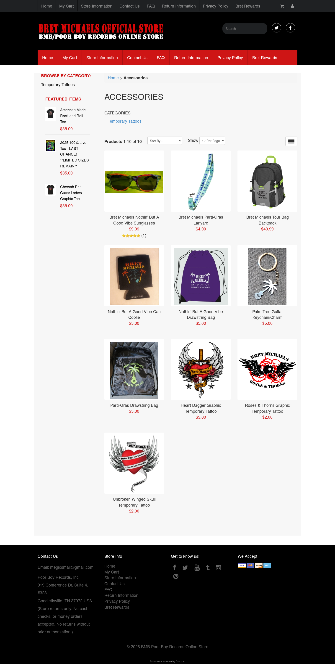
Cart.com (180, 661)
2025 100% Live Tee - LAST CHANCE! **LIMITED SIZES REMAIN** (74, 154)
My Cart (66, 6)
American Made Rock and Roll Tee (73, 115)
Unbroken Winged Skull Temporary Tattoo (134, 502)
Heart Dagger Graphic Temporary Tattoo (201, 408)
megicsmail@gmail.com (71, 567)
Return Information (179, 6)
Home (46, 6)
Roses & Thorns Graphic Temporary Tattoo (267, 408)
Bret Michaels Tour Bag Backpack (267, 220)
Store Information (96, 6)
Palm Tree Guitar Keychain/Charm (267, 314)
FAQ (151, 6)
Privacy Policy (215, 6)
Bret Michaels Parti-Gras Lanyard (200, 220)
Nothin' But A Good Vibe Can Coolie (134, 314)
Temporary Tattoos (58, 84)
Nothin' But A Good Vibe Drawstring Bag (201, 314)
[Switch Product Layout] (291, 141)
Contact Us (129, 6)
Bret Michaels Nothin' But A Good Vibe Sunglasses (134, 220)
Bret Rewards (247, 6)
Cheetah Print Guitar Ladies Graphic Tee (71, 192)
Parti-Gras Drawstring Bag (134, 405)
